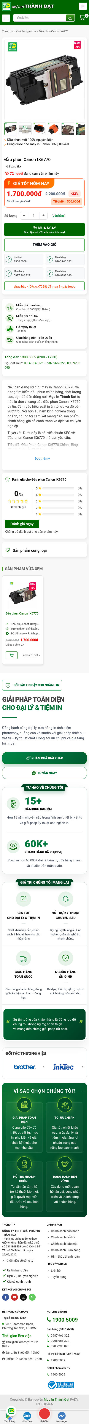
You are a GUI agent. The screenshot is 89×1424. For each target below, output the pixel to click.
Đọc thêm (41, 458)
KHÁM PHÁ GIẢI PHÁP (47, 758)
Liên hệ (55, 1270)
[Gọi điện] (44, 1413)
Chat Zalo (27, 1421)
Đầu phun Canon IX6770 (53, 31)
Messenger (61, 1421)
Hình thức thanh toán (65, 1256)
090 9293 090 (59, 1346)
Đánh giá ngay (22, 523)
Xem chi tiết (30, 655)
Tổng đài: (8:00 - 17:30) (31, 357)
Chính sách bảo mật (64, 1243)
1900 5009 (57, 1360)
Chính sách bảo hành (65, 1231)
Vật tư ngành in (26, 31)
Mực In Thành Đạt (56, 1399)
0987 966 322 (55, 363)
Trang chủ (8, 31)
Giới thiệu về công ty (19, 1260)
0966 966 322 (33, 363)
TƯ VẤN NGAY (47, 773)
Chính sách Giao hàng (65, 1250)
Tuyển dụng (59, 1277)
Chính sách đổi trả (63, 1237)
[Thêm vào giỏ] (12, 655)
